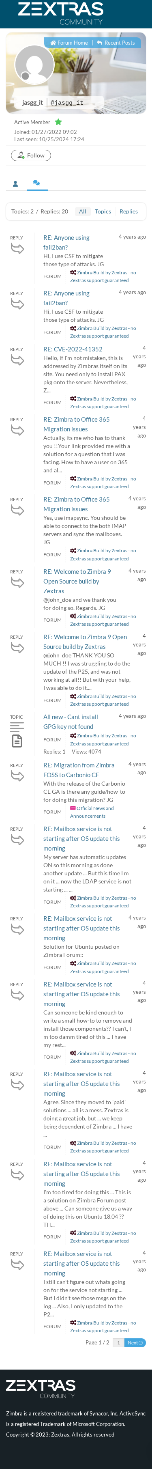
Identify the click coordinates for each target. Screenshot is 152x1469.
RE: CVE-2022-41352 (73, 349)
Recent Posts (119, 42)
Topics (103, 211)
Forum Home (72, 42)
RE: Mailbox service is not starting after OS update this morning (81, 838)
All (82, 211)
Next (133, 1343)
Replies (129, 211)
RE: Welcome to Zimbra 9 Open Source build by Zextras (77, 581)
